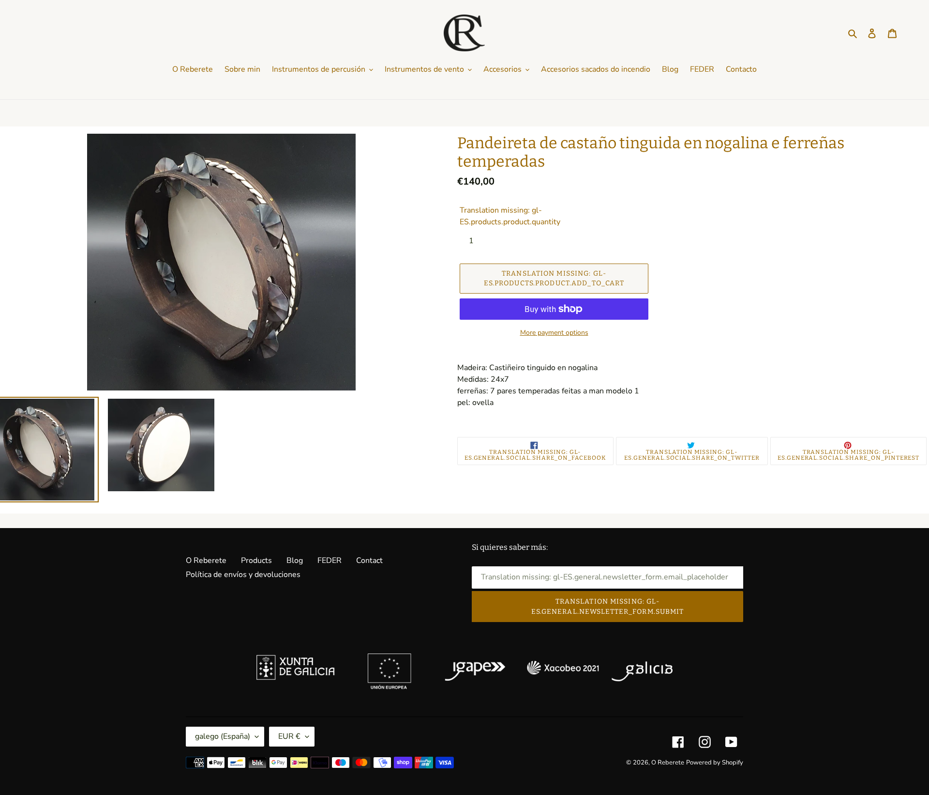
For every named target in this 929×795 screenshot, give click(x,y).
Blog (294, 560)
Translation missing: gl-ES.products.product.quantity (510, 216)
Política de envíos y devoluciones (243, 574)
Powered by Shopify (714, 762)
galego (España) (222, 736)
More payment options (554, 332)
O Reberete (206, 560)
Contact (369, 560)
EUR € (289, 736)
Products (256, 560)
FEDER (329, 560)
